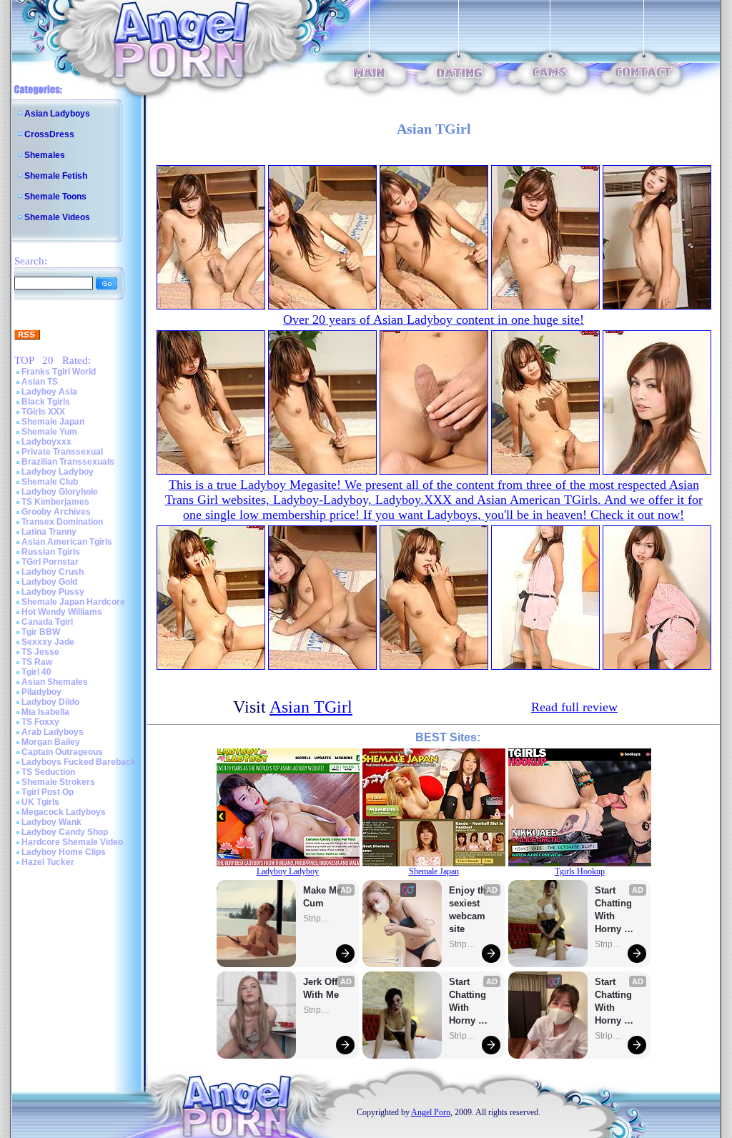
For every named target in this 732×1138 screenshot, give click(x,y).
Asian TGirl (310, 707)
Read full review (574, 707)
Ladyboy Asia (49, 392)
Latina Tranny (48, 532)
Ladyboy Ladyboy (57, 472)
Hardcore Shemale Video (72, 842)
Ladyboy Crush (52, 572)
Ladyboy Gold (49, 582)
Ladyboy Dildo (50, 702)
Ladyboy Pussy (52, 592)
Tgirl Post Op (47, 792)
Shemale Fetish (55, 176)
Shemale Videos (57, 217)
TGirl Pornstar (50, 562)
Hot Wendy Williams (61, 612)
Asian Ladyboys (57, 114)
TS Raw (36, 662)
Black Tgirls (45, 402)
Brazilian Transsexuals (67, 462)
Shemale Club (49, 482)
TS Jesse (40, 652)
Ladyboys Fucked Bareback (78, 762)
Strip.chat (317, 919)
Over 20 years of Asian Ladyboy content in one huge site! (433, 319)
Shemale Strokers (58, 782)
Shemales (44, 155)
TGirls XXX (43, 412)
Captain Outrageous (62, 752)
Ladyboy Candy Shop (64, 832)
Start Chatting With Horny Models (469, 1001)
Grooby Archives (56, 512)
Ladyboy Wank (51, 822)
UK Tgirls (40, 802)
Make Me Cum (324, 897)
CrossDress (49, 134)
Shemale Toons (55, 197)
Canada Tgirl (47, 622)
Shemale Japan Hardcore (73, 602)
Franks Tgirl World (58, 372)
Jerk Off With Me (321, 988)
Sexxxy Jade (47, 642)
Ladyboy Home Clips (63, 852)
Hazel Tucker (47, 862)
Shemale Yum (49, 432)
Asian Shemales (54, 682)
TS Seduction (48, 772)
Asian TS (39, 382)
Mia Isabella (45, 712)
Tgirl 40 (36, 672)
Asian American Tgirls (66, 542)
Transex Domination (62, 522)
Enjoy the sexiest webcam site (470, 909)
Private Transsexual (62, 452)
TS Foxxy (40, 722)
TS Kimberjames (55, 502)
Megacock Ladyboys (63, 812)
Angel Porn (430, 1112)
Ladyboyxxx (46, 442)
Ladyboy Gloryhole (59, 492)
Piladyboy (41, 692)
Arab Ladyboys (52, 732)
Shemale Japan (52, 422)
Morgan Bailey (50, 742)
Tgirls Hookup (580, 871)
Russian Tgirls (50, 552)
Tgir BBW (40, 632)
